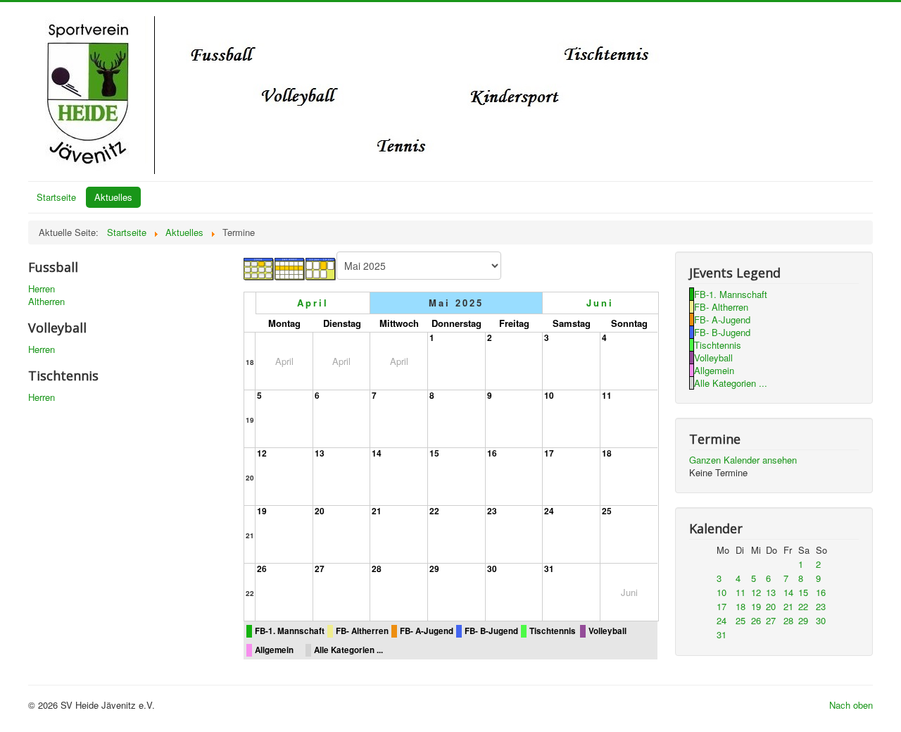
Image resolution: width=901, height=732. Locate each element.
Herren (41, 289)
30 (492, 568)
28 (377, 568)
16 (492, 453)
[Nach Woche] (290, 267)
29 (434, 568)
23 (492, 510)
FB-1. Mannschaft (290, 631)
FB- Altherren (362, 631)
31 (549, 568)
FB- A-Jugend (426, 631)
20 (250, 478)
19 (250, 420)
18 (250, 362)
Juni (600, 302)
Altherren (46, 301)
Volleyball (607, 631)
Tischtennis (552, 631)
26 (262, 568)
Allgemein (274, 650)
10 (549, 395)
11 (607, 395)
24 (549, 510)
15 (434, 453)
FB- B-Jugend (491, 631)
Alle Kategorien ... (348, 650)
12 (262, 453)
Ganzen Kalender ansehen (743, 459)
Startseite (56, 197)
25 (607, 510)
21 (250, 535)
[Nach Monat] (259, 267)
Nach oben (851, 705)
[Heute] (320, 267)
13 (320, 453)
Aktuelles (113, 197)
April (313, 302)
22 (434, 510)
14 (377, 453)
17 (549, 453)
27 (320, 568)
